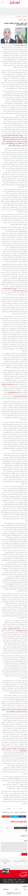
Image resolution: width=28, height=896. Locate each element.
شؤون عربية (5, 879)
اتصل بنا (16, 889)
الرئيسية (24, 17)
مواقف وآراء (19, 879)
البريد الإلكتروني (23, 835)
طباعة (7, 809)
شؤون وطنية (10, 879)
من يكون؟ (12, 881)
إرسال (24, 854)
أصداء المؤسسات (6, 881)
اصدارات (19, 17)
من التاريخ (22, 881)
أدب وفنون (17, 881)
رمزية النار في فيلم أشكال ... (7, 861)
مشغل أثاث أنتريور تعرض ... (19, 861)
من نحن (25, 889)
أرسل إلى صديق (17, 809)
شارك (22, 816)
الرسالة (25, 840)
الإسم (26, 830)
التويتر (13, 816)
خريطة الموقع (6, 889)
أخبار (24, 879)
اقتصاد (15, 879)
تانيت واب (9, 893)
